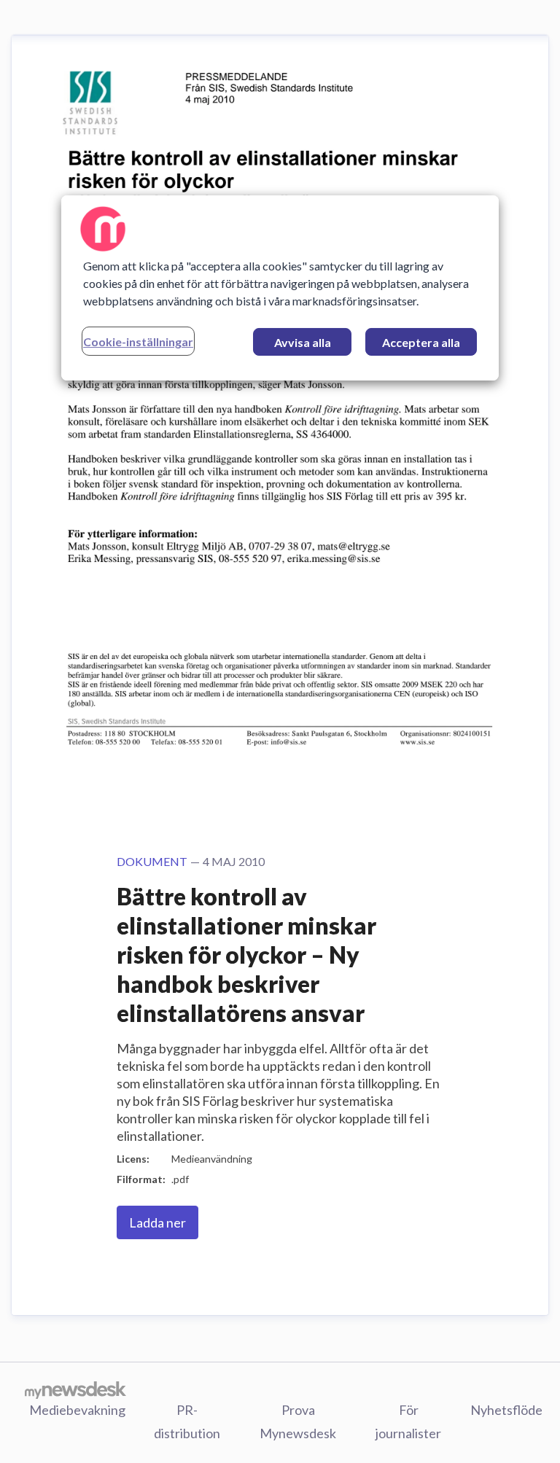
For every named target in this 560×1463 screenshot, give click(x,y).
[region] (280, 288)
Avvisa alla (302, 342)
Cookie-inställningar (138, 341)
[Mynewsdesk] (75, 1389)
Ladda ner (157, 1222)
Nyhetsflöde (506, 1410)
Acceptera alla (421, 342)
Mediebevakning (77, 1410)
